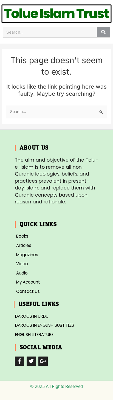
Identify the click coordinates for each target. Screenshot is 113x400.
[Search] (103, 32)
